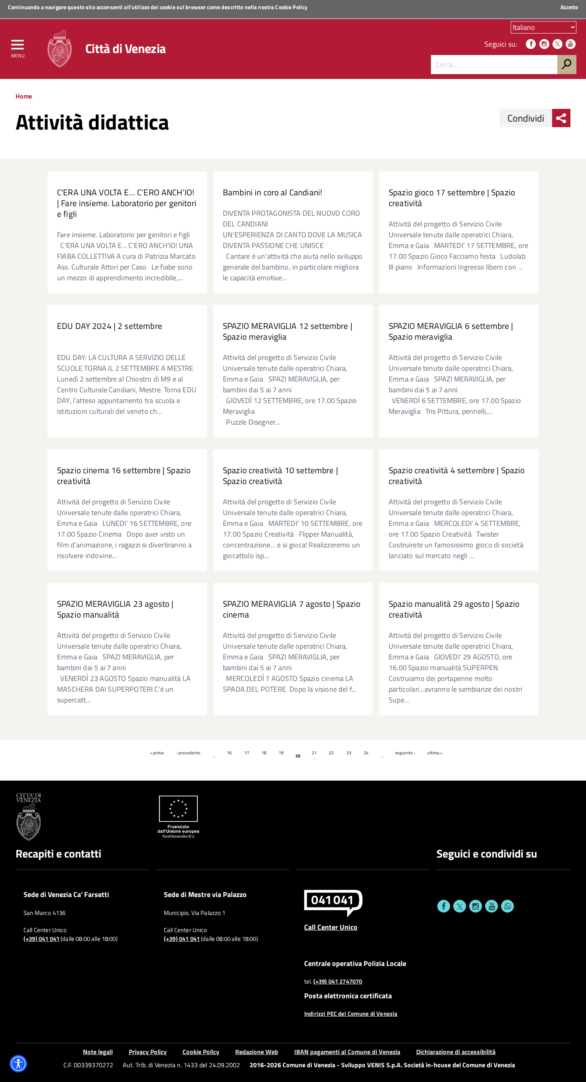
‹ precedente (189, 753)
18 (264, 753)
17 (246, 753)
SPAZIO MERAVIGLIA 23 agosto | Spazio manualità (115, 609)
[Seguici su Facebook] (531, 44)
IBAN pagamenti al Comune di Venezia (347, 1051)
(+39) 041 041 (41, 938)
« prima (157, 753)
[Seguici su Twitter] (557, 44)
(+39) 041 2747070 (337, 981)
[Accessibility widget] (18, 1063)
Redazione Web (256, 1051)
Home (24, 96)
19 (281, 753)
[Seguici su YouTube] (571, 44)
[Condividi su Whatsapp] (507, 906)
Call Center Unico (331, 927)
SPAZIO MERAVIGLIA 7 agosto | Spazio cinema (291, 609)
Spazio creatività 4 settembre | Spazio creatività (457, 475)
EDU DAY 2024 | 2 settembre (109, 326)
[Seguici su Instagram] (544, 44)
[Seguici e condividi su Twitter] (459, 906)
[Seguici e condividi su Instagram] (475, 906)
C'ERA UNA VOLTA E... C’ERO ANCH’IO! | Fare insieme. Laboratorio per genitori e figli (127, 203)
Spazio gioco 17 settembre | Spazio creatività (452, 198)
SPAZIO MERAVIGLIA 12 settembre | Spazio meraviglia (287, 331)
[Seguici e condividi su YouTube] (491, 906)
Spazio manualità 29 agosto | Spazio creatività (454, 609)
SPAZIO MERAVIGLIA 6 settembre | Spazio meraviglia (451, 331)
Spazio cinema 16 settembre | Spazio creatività (124, 475)
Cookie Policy (291, 7)
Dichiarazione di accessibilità (456, 1051)
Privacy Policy (148, 1051)
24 (366, 753)
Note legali (98, 1051)
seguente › (405, 753)
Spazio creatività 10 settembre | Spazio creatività (280, 475)
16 (229, 753)
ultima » (434, 753)
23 (348, 753)
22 (331, 753)
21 (314, 753)
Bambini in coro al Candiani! (272, 192)
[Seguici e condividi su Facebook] (443, 906)
